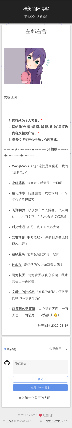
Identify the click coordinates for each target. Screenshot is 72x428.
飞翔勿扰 (18, 210)
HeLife (17, 264)
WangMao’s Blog (24, 166)
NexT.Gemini (53, 421)
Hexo (9, 421)
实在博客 (18, 237)
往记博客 (18, 193)
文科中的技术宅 (23, 292)
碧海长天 (18, 275)
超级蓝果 (18, 254)
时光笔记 (18, 227)
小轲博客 (18, 183)
